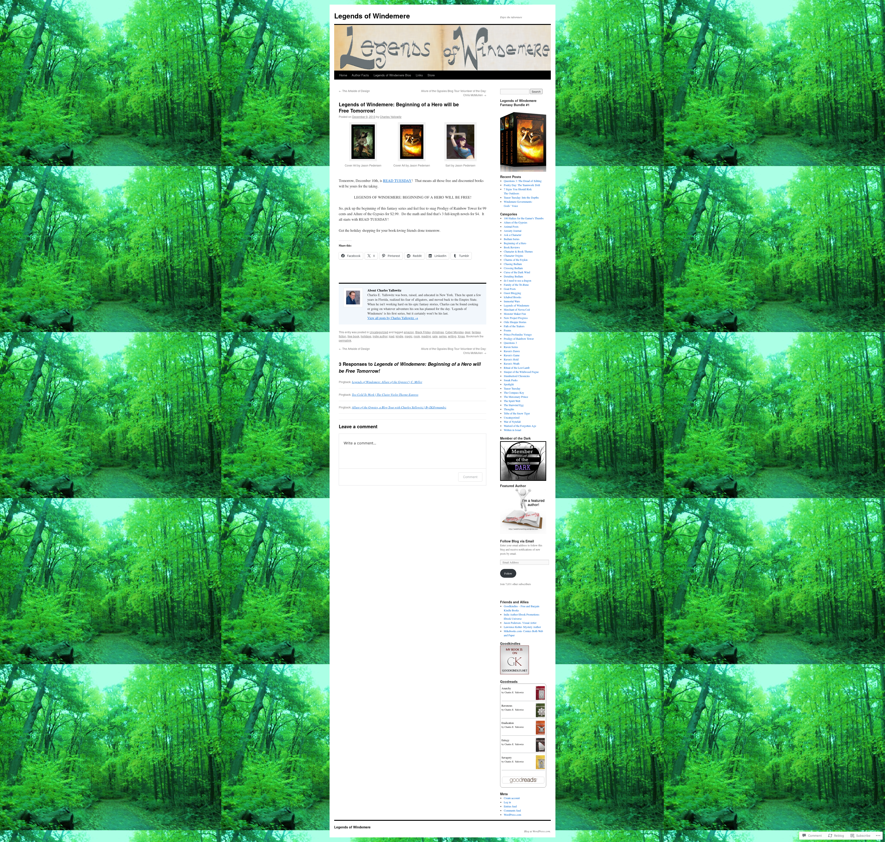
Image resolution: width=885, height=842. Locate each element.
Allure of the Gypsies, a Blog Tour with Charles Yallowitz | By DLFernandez (399, 407)
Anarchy (506, 688)
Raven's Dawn (512, 351)
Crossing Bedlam (513, 268)
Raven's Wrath (511, 363)
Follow (508, 573)
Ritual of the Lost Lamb (517, 367)
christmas (438, 332)
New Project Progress (516, 318)
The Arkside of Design (354, 91)
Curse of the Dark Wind (517, 272)
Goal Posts (510, 289)
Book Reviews (512, 247)
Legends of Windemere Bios (392, 75)
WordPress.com (512, 814)
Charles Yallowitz (390, 117)
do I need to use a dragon (517, 280)
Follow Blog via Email (517, 541)
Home (343, 75)
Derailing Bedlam (513, 276)
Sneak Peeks (511, 380)
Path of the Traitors (514, 326)
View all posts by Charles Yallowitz (392, 318)
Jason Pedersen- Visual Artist (520, 623)
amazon (409, 332)
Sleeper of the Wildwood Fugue (521, 372)
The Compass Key (514, 392)
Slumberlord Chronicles (517, 376)
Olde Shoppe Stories (515, 322)
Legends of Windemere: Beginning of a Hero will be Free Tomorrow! (399, 107)
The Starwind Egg (514, 405)
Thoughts (509, 409)
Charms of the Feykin (516, 260)
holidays (366, 336)
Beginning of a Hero (515, 243)
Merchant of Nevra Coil (517, 309)
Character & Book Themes (518, 251)
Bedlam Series (511, 239)
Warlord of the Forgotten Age (520, 426)
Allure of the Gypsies (515, 222)
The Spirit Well (512, 401)
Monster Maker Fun (515, 313)
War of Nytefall (512, 421)
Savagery (507, 757)
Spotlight (509, 384)
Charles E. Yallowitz (514, 692)
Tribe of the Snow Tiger (517, 413)
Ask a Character (512, 235)
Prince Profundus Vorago (518, 334)
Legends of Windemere (372, 16)
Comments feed (512, 810)
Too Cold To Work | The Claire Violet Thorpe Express (385, 395)
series (443, 336)
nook (417, 336)
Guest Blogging (512, 293)
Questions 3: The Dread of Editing (523, 181)
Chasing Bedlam (513, 264)
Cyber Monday (454, 332)
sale (435, 336)
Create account (512, 798)
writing (452, 336)
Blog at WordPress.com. (537, 831)
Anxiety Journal (512, 230)
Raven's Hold (511, 359)
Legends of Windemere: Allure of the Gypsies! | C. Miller (387, 382)
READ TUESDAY (397, 180)
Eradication (508, 723)
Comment (470, 477)
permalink (345, 340)
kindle (399, 336)
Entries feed (510, 806)
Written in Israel (512, 430)
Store (431, 75)
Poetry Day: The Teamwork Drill (522, 185)
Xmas (461, 336)
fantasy (476, 332)
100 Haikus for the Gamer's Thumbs (524, 218)
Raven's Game (511, 355)
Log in (507, 802)
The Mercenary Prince (516, 397)
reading (426, 336)
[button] (363, 148)
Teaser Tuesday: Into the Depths (521, 197)
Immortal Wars (512, 301)
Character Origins (513, 255)
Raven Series (511, 347)
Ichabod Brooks (512, 297)
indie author (380, 336)
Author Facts (360, 75)
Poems (507, 330)
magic (408, 336)
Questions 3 (510, 343)
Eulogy (505, 740)
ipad (391, 336)
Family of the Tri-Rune (516, 284)
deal (467, 332)
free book (353, 336)
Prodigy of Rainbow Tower (519, 338)
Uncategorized (379, 332)
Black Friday (423, 332)
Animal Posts (511, 226)
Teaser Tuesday (512, 388)
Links (419, 75)
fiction (342, 336)
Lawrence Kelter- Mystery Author (522, 627)
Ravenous (507, 705)
